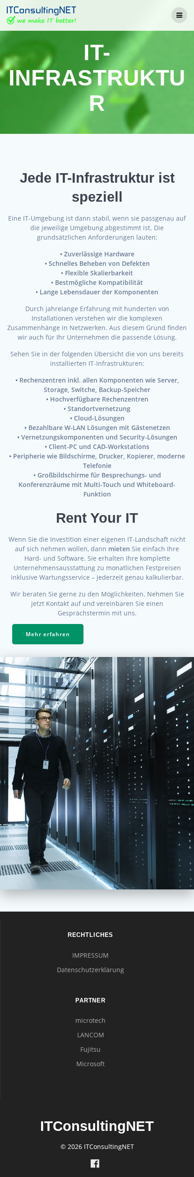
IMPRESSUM (90, 955)
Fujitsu (90, 1049)
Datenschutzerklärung (90, 969)
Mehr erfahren (48, 634)
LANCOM (90, 1034)
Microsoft (90, 1063)
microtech (90, 1020)
